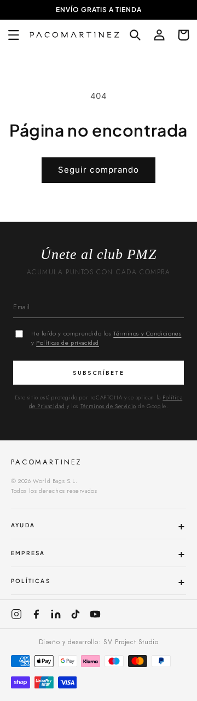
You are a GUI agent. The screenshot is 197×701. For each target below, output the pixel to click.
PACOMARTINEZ (46, 462)
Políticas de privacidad (67, 342)
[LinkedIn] (55, 614)
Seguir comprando (98, 169)
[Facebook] (36, 614)
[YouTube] (95, 614)
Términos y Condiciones (147, 333)
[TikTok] (75, 614)
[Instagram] (16, 614)
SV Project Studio (130, 642)
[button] (14, 35)
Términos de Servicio (108, 406)
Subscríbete (98, 372)
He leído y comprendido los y (106, 338)
